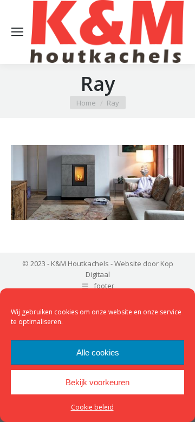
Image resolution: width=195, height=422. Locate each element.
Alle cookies (97, 352)
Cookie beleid (92, 407)
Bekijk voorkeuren (97, 382)
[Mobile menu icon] (17, 31)
